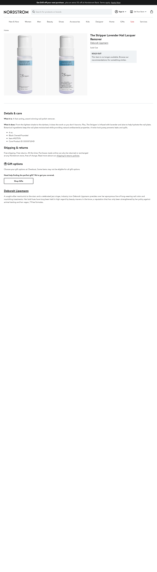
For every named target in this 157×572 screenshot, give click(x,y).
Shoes (61, 21)
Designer (99, 21)
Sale (132, 21)
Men (39, 21)
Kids (88, 21)
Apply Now (115, 2)
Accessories (75, 21)
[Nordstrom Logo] (16, 12)
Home (111, 21)
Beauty (50, 21)
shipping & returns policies (68, 155)
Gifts (122, 21)
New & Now (14, 21)
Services (143, 21)
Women (28, 21)
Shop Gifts (18, 181)
